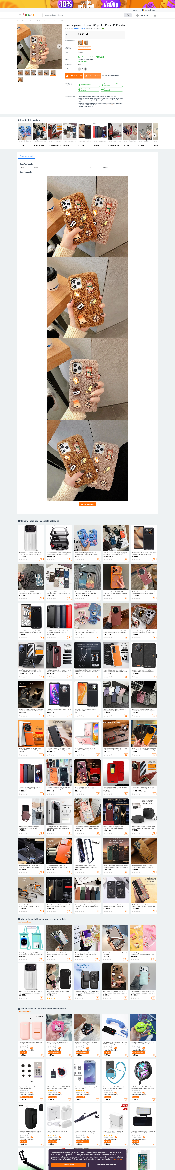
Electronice (25, 21)
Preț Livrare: (68, 65)
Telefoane (32, 21)
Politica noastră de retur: (70, 97)
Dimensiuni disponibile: (68, 48)
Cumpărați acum (74, 76)
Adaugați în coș (92, 76)
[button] (20, 14)
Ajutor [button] (135, 10)
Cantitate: (67, 69)
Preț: (67, 34)
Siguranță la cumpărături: (68, 84)
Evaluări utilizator (79, 28)
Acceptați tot (68, 1165)
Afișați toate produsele (24, 922)
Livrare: (67, 59)
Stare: (66, 52)
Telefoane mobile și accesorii (44, 21)
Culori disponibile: (70, 40)
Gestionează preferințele (106, 1165)
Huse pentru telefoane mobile (61, 21)
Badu (18, 21)
